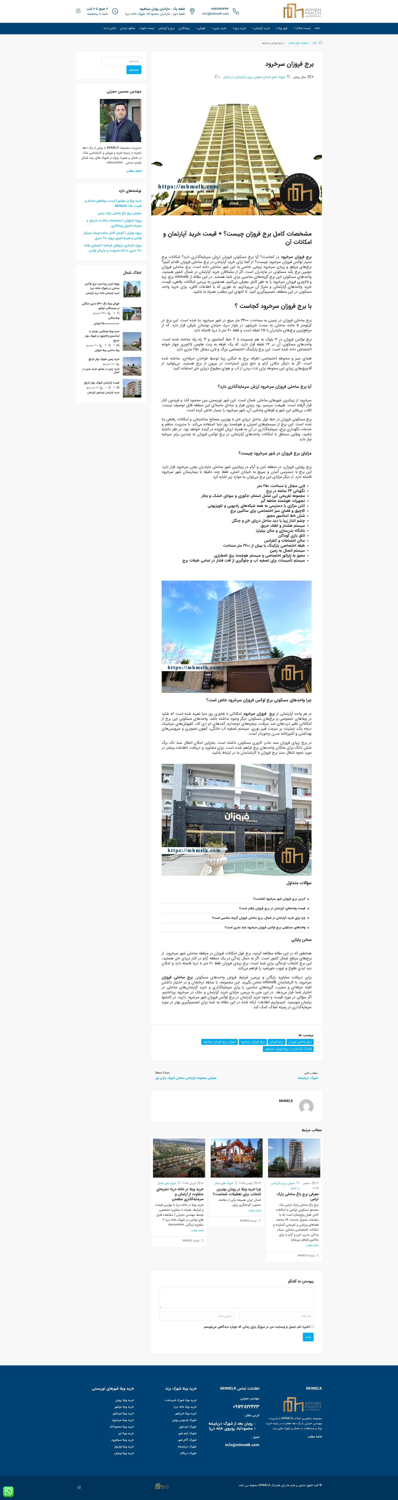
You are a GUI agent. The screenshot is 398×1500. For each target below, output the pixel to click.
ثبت (308, 1337)
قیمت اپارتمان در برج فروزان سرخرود (288, 1048)
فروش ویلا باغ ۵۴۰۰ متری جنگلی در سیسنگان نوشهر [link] (100, 305)
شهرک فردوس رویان (184, 1420)
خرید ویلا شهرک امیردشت (181, 1400)
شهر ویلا (283, 28)
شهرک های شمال (297, 43)
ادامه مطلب (312, 1245)
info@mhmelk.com (215, 13)
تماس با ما (110, 28)
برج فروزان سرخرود (253, 1041)
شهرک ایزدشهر (188, 1426)
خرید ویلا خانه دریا (185, 1407)
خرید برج (240, 28)
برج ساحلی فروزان (300, 1041)
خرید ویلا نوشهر (124, 1407)
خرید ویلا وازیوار (124, 1446)
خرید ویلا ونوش (124, 1453)
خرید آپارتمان (262, 28)
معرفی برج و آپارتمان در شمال (242, 77)
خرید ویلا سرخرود (123, 1420)
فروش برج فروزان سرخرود (219, 1041)
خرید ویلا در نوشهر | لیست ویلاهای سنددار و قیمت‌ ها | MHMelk (113, 203)
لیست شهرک (146, 28)
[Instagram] (78, 1488)
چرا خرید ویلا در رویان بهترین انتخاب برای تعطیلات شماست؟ (237, 1191)
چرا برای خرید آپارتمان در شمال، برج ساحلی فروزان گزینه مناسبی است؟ (258, 917)
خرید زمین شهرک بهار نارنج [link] (104, 359)
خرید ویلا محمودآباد (122, 1426)
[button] (237, 899)
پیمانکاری (184, 28)
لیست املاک (303, 28)
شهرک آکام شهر (187, 1440)
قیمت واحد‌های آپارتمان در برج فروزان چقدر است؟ (272, 908)
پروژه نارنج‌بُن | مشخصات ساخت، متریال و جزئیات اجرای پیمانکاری (113, 223)
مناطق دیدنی (127, 28)
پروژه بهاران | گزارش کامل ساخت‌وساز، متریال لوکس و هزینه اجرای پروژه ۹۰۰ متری (112, 235)
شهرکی (201, 28)
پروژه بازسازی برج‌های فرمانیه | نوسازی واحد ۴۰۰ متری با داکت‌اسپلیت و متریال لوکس (112, 248)
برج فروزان (276, 1041)
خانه (317, 28)
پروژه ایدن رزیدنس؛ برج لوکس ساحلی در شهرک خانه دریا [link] (102, 286)
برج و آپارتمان (166, 28)
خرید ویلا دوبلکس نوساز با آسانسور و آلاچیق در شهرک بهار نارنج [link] (102, 336)
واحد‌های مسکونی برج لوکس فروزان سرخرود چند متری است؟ (265, 927)
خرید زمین (220, 28)
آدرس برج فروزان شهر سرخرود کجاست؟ (279, 898)
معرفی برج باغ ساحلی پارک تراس (298, 1196)
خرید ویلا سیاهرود (122, 1440)
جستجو (134, 69)
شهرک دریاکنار (188, 1453)
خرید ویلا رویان (124, 1400)
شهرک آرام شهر (187, 1433)
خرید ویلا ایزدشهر (123, 1413)
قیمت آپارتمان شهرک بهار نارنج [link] (101, 383)
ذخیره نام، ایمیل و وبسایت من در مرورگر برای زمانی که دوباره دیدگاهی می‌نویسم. (256, 1326)
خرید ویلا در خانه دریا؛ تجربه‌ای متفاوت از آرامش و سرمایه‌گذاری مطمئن (180, 1194)
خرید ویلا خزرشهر (186, 1413)
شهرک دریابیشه (187, 1446)
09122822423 (220, 8)
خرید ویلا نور (126, 1433)
